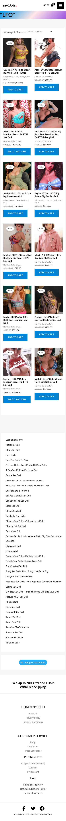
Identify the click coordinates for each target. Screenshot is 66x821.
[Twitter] (33, 808)
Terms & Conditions (33, 722)
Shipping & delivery (33, 784)
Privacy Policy (33, 717)
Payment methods (33, 793)
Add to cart (15, 89)
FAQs (33, 742)
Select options (17, 151)
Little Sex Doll (45, 814)
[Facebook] (23, 808)
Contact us (33, 746)
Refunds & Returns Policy (33, 789)
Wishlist (33, 767)
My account (33, 772)
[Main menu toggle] (60, 5)
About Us (33, 713)
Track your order (33, 750)
